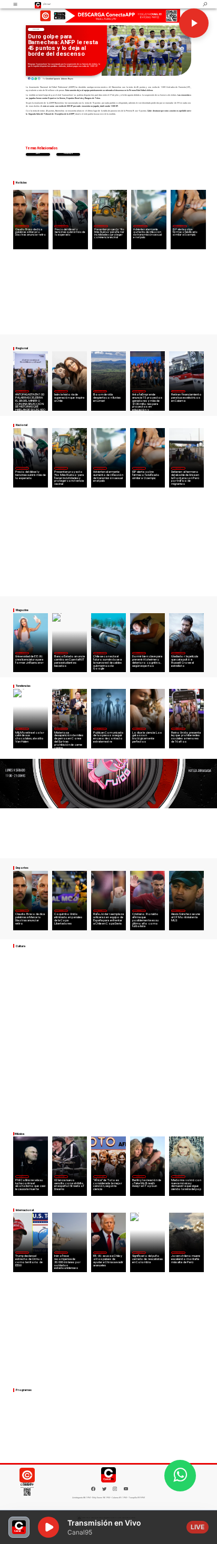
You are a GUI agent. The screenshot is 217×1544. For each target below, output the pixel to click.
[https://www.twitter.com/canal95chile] (104, 1490)
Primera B (68, 154)
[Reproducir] (194, 23)
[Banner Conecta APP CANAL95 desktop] (108, 15)
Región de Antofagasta (178, 390)
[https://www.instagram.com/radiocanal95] (115, 1490)
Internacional (61, 728)
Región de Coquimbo (100, 390)
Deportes (36, 29)
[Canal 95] (15, 4)
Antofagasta (139, 390)
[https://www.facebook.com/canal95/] (93, 1489)
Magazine (22, 390)
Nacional (61, 225)
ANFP (38, 154)
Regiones (178, 468)
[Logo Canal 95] (38, 4)
